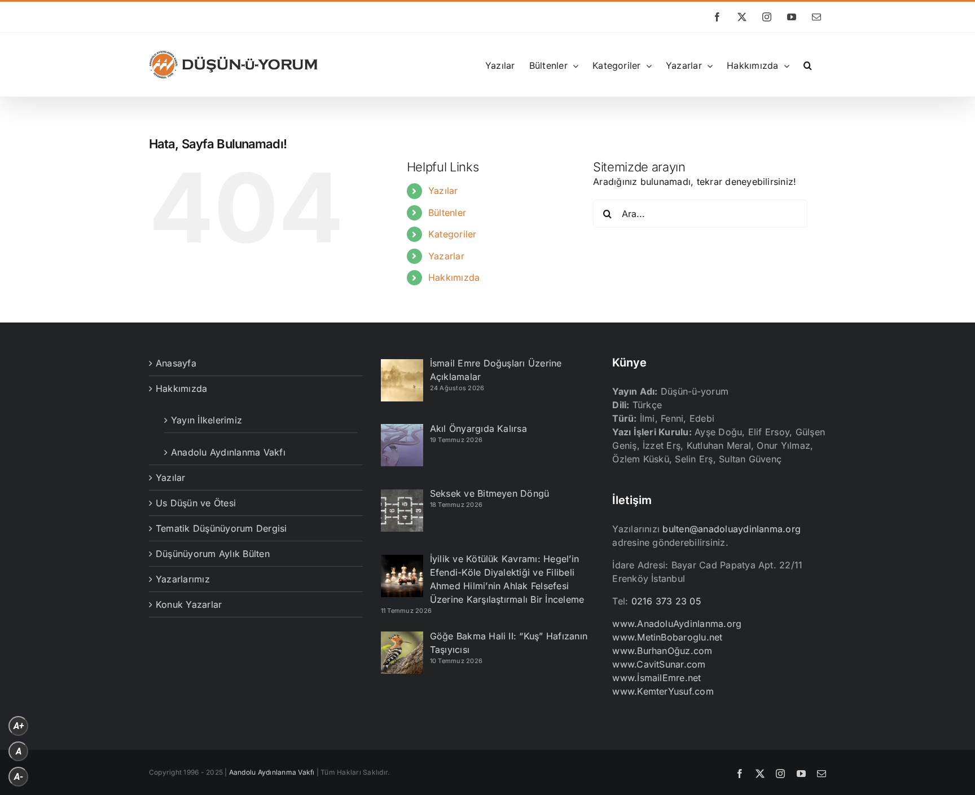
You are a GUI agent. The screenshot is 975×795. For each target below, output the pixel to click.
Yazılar (443, 190)
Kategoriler (452, 234)
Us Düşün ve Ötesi (196, 503)
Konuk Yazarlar (189, 604)
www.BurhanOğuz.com (662, 650)
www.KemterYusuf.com (663, 691)
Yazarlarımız (183, 579)
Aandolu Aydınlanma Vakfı (272, 772)
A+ (19, 726)
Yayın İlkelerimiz (206, 420)
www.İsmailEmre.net (656, 677)
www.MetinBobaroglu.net (667, 637)
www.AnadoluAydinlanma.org (676, 623)
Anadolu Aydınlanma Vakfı (228, 452)
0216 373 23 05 (666, 601)
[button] (807, 64)
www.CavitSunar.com (658, 664)
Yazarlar (446, 256)
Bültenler (447, 212)
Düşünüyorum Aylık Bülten (213, 553)
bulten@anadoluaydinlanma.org (731, 529)
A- (18, 776)
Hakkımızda (454, 277)
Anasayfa (176, 363)
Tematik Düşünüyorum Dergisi (221, 528)
